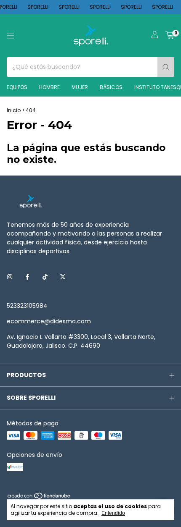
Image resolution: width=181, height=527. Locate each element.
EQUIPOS (17, 87)
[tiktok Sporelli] (45, 277)
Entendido (113, 513)
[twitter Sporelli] (63, 277)
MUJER (80, 87)
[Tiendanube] (39, 497)
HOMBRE (49, 87)
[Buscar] (165, 67)
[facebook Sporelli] (27, 277)
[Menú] (10, 35)
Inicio (14, 110)
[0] (169, 36)
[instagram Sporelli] (10, 277)
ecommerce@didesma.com (49, 321)
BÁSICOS (111, 87)
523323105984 (27, 306)
